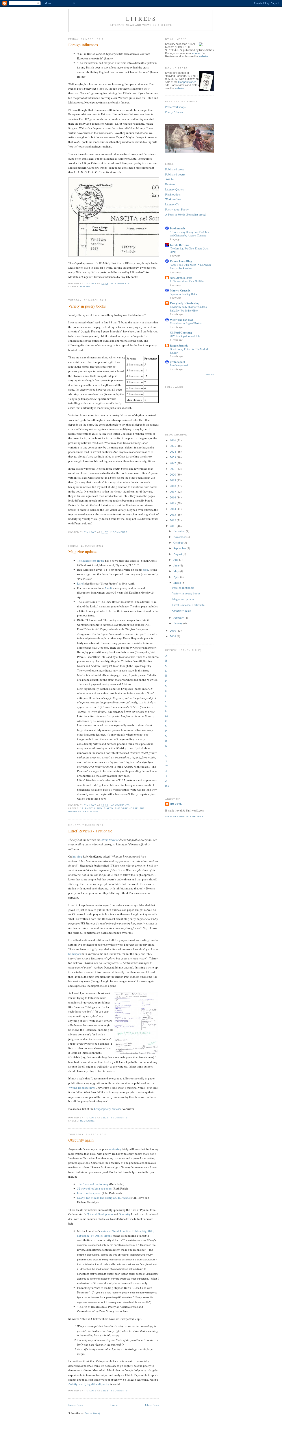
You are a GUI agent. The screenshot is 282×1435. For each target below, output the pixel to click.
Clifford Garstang (181, 332)
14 (81, 808)
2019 (173, 480)
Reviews (170, 184)
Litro (80, 583)
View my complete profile (184, 816)
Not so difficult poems (100, 1214)
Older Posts (152, 1405)
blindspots (74, 954)
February (179, 618)
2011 (173, 526)
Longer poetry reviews (107, 1109)
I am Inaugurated (179, 365)
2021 (173, 469)
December (179, 531)
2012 (173, 520)
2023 (173, 457)
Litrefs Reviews (109, 840)
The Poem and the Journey (93, 1184)
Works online (173, 199)
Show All (210, 374)
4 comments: (120, 1117)
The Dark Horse (126, 808)
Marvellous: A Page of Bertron (186, 323)
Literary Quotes (174, 189)
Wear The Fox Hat (181, 319)
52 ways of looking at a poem (94, 1188)
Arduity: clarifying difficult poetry (88, 1384)
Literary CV (172, 204)
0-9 (167, 786)
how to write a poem (89, 1193)
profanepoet (177, 362)
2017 (173, 492)
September (180, 548)
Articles (169, 179)
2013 (173, 514)
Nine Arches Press (181, 277)
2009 (173, 636)
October (178, 542)
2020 (173, 474)
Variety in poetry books (87, 306)
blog (145, 570)
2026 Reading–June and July (185, 336)
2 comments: (119, 532)
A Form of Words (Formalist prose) (185, 214)
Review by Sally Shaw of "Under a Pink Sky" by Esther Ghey (188, 308)
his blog (77, 856)
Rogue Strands (179, 345)
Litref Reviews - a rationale (90, 831)
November (179, 537)
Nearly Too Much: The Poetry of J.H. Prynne (103, 1198)
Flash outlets (172, 194)
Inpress (195, 53)
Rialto (108, 808)
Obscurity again (81, 1140)
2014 (173, 509)
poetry (85, 286)
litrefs (141, 18)
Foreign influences (83, 44)
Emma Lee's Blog (181, 261)
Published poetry (175, 174)
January (178, 623)
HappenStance (187, 82)
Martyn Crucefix (180, 290)
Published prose (174, 169)
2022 (173, 463)
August (178, 554)
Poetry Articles (174, 112)
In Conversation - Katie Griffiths (187, 281)
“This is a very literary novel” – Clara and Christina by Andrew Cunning (189, 233)
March (177, 583)
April (176, 577)
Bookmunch (177, 228)
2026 (173, 440)
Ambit (108, 588)
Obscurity (124, 1214)
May (176, 571)
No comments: (121, 283)
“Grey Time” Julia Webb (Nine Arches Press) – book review (190, 266)
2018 (173, 486)
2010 (173, 631)
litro (98, 808)
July (176, 560)
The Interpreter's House (90, 561)
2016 (173, 497)
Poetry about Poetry (177, 209)
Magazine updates (82, 551)
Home (113, 1405)
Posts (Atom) (92, 1413)
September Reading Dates (183, 294)
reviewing (87, 1121)
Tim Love (176, 804)
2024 (173, 452)
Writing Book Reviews (81, 1088)
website (203, 56)
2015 (173, 503)
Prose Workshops (175, 107)
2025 (173, 446)
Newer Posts (75, 1405)
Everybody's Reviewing (184, 303)
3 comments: (120, 1390)
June (176, 565)
